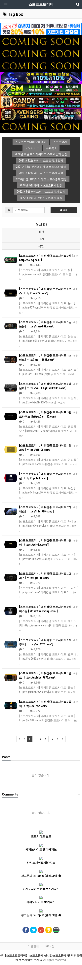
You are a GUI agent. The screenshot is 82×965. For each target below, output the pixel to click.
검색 (64, 210)
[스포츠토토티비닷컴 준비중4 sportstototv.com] (41, 65)
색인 (41, 246)
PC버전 (50, 946)
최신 (41, 231)
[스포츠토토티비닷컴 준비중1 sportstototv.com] (41, 41)
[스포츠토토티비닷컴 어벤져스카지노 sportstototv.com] (41, 114)
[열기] (5, 5)
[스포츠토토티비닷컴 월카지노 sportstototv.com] (41, 77)
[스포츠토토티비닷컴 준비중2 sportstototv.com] (41, 53)
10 (52, 738)
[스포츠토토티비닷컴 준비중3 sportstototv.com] (41, 126)
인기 (41, 239)
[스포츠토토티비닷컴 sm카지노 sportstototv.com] (41, 89)
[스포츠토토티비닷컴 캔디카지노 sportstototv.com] (41, 101)
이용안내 (33, 946)
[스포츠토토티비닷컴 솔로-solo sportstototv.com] (41, 28)
